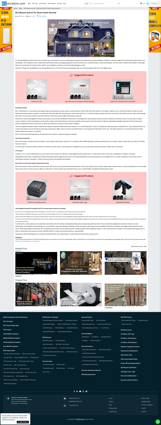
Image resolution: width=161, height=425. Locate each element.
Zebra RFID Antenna (48, 340)
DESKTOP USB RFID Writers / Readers (67, 324)
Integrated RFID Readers (49, 324)
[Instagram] (83, 391)
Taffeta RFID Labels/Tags (10, 383)
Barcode (65, 3)
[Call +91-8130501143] (148, 3)
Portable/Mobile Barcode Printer (90, 328)
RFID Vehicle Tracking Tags (10, 368)
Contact (144, 411)
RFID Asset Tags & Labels (28, 353)
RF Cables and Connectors (49, 355)
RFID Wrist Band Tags (30, 372)
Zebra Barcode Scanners (105, 349)
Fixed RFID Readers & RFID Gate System (53, 320)
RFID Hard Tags (7, 365)
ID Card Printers (105, 328)
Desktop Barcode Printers (88, 324)
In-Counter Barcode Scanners (89, 360)
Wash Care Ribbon (95, 340)
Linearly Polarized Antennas (50, 348)
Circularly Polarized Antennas (67, 348)
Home (15, 8)
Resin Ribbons (85, 337)
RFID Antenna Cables (72, 351)
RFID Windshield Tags (21, 376)
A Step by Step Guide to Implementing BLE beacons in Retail (123, 274)
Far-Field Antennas (60, 340)
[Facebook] (74, 391)
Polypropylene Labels (48, 368)
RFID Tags (35, 3)
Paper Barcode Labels (48, 364)
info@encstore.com (74, 398)
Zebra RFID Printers (143, 320)
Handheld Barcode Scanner (89, 353)
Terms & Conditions (147, 405)
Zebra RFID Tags (8, 357)
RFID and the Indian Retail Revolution (26, 306)
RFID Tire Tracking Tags (20, 365)
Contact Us (154, 3)
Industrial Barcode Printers (104, 324)
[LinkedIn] (77, 391)
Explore (111, 401)
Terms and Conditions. (34, 241)
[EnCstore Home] (13, 3)
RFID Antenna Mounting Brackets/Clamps (53, 351)
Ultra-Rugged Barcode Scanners (90, 364)
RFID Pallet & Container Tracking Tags (13, 372)
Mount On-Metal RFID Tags (21, 357)
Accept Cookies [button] (23, 422)
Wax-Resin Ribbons (106, 337)
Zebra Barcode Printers (87, 320)
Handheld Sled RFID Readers (64, 331)
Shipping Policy (146, 401)
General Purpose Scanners (105, 360)
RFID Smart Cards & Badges (11, 380)
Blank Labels (46, 372)
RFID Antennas (56, 3)
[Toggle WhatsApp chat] (158, 421)
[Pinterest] (86, 391)
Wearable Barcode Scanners (89, 349)
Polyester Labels (60, 364)
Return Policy (145, 398)
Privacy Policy (22, 241)
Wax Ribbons (95, 337)
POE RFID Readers (59, 328)
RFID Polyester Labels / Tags (26, 361)
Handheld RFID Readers (71, 320)
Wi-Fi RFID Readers (47, 328)
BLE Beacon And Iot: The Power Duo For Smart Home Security (42, 8)
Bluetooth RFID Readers (49, 331)
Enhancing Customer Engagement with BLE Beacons (76, 274)
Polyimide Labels (60, 368)
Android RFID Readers (72, 328)
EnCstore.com (80, 419)
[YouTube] (80, 391)
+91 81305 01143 (73, 405)
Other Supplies (42, 16)
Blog (72, 3)
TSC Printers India (100, 320)
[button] (119, 3)
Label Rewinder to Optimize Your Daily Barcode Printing (77, 306)
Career (143, 408)
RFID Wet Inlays (34, 357)
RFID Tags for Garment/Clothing (12, 353)
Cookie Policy (113, 411)
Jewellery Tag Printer (126, 324)
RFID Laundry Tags (24, 368)
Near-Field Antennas (48, 344)
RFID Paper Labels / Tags (10, 361)
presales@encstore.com (75, 401)
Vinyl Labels (71, 368)
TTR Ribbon (85, 340)
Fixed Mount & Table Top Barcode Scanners (93, 357)
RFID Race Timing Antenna (62, 344)
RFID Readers (45, 3)
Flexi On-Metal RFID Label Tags (28, 380)
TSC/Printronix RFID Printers (128, 320)
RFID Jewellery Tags (9, 376)
